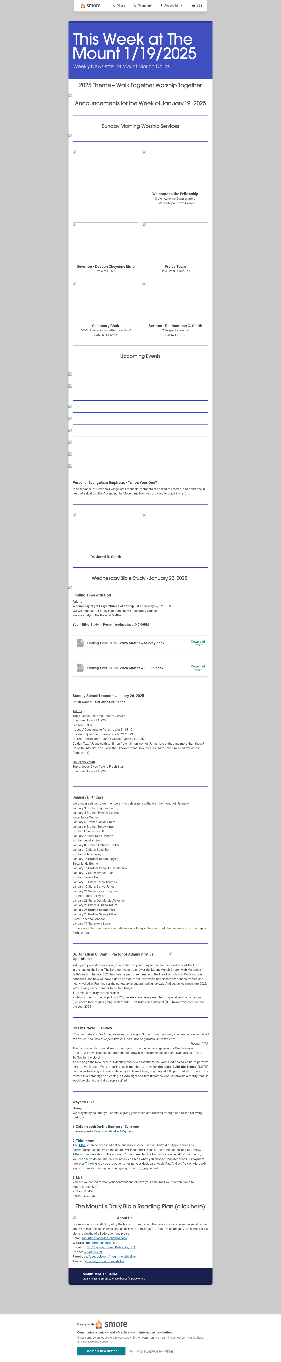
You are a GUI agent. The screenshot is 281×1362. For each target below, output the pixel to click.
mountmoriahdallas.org (101, 1243)
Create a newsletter (101, 1351)
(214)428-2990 (93, 1252)
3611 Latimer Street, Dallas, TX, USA (111, 1247)
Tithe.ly (81, 1140)
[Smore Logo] (91, 5)
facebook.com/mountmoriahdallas (112, 1256)
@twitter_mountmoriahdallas (104, 1261)
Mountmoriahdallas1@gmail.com (116, 1131)
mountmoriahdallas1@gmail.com (104, 1238)
